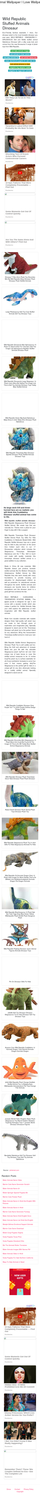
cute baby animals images (20, 51)
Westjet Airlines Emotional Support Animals (18, 1224)
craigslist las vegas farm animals (20, 71)
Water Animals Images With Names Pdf (16, 1249)
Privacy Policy (28, 1489)
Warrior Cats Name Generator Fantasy (16, 1212)
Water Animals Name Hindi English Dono (17, 1216)
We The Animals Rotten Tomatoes (15, 1245)
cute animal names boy (29, 57)
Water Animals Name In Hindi (13, 1207)
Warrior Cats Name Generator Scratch (16, 1184)
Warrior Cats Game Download (13, 1228)
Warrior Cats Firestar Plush (12, 1197)
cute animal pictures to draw (20, 64)
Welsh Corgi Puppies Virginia (13, 1233)
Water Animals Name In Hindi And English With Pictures (19, 1202)
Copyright (20, 1491)
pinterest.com (14, 1170)
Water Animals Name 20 (11, 1188)
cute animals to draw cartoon (20, 54)
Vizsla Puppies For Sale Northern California (18, 1258)
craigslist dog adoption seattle (20, 67)
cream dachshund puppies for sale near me (20, 61)
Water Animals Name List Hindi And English (18, 1220)
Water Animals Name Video (12, 1180)
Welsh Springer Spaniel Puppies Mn (15, 1193)
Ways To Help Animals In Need (13, 1262)
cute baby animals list (11, 57)
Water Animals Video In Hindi (13, 1253)
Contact (17, 1489)
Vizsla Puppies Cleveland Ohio (13, 1241)
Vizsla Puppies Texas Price (12, 1237)
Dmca (9, 1489)
